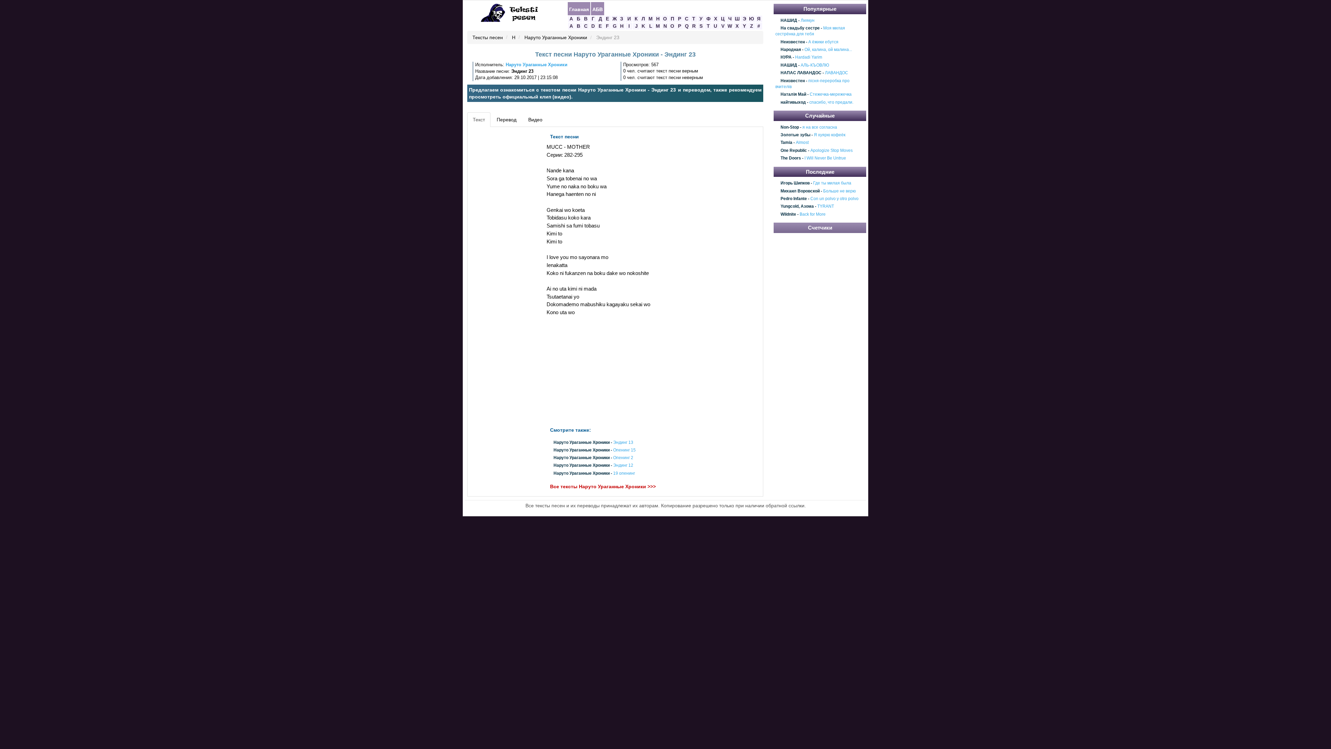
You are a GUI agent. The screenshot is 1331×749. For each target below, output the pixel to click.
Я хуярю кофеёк (829, 134)
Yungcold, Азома (797, 206)
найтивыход (793, 102)
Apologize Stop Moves (831, 150)
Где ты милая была (832, 183)
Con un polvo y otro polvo (834, 198)
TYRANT (825, 206)
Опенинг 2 (623, 458)
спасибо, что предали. (831, 102)
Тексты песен (487, 38)
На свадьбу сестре (800, 28)
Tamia (786, 142)
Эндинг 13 (623, 442)
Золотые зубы (795, 134)
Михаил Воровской (800, 191)
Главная (579, 9)
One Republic (794, 150)
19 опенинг (624, 473)
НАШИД (789, 20)
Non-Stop (790, 127)
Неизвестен (793, 42)
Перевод (506, 119)
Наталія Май (793, 94)
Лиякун (808, 20)
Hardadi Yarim (808, 57)
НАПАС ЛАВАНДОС (801, 72)
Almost (802, 142)
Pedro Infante (794, 198)
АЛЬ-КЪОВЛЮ (815, 65)
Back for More (813, 214)
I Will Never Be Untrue (825, 158)
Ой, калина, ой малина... (828, 49)
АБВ (597, 9)
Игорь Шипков (795, 183)
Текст (479, 119)
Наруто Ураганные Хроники (555, 38)
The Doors (791, 158)
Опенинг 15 (624, 450)
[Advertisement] (500, 234)
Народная (791, 49)
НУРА (786, 57)
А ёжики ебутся (823, 42)
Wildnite (788, 214)
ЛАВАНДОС (836, 72)
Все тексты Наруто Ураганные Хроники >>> (603, 486)
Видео (535, 119)
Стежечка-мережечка (831, 94)
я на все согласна (819, 127)
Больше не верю (839, 191)
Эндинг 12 (623, 465)
